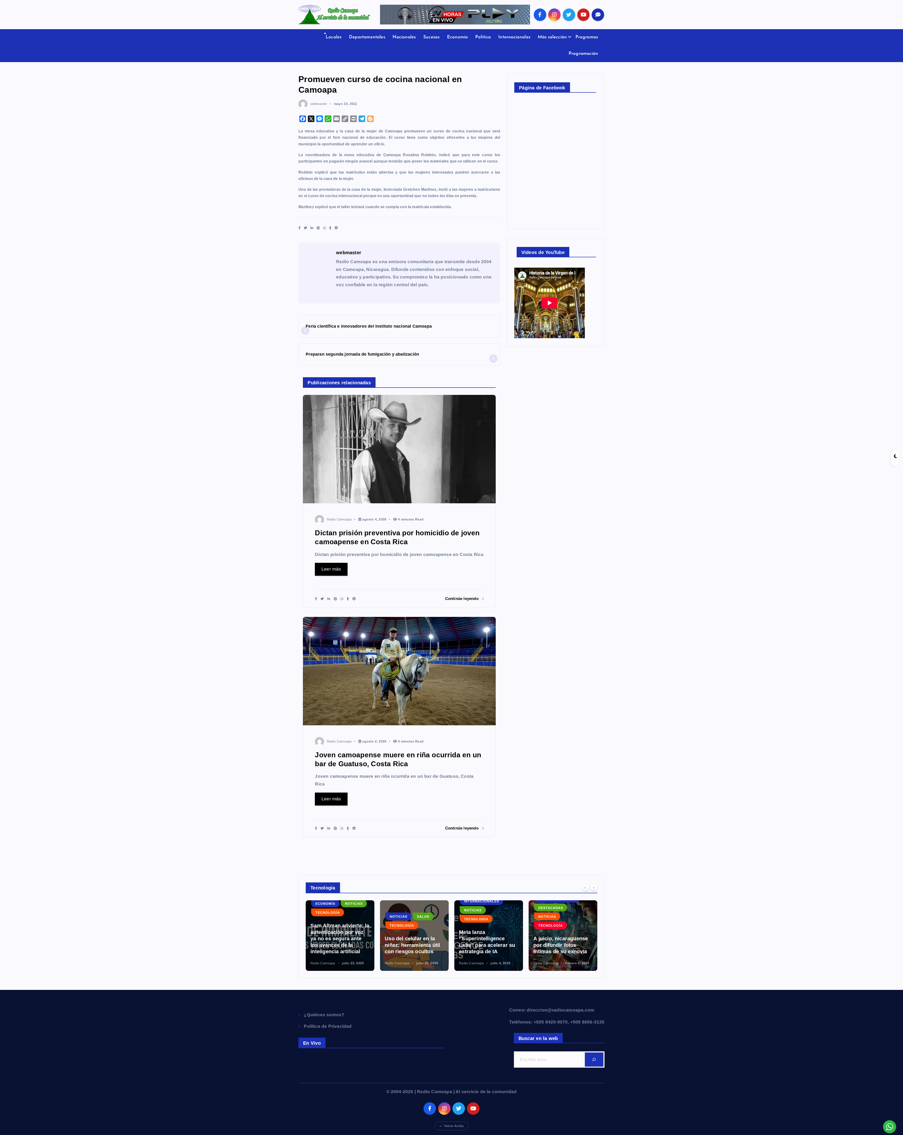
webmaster (318, 104)
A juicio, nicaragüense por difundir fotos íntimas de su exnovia (560, 945)
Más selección (552, 37)
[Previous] (585, 887)
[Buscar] (594, 1059)
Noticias (354, 903)
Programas (586, 37)
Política (483, 37)
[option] (340, 935)
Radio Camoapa (339, 519)
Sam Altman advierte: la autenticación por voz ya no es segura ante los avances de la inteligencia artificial (339, 938)
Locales (333, 37)
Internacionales (514, 37)
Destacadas (550, 908)
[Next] (593, 887)
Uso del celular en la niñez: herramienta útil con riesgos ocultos (412, 945)
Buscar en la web (538, 1038)
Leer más (331, 569)
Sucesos (431, 37)
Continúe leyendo (462, 598)
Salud (423, 916)
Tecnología (327, 912)
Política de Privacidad (328, 1026)
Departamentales (367, 37)
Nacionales (404, 37)
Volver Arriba (454, 1126)
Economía (457, 37)
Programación (583, 54)
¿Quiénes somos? (324, 1014)
